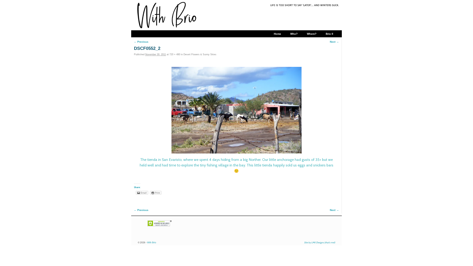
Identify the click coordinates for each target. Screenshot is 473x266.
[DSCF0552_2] (236, 110)
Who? (294, 33)
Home (277, 33)
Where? (312, 33)
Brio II (329, 33)
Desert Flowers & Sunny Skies (199, 54)
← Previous (141, 41)
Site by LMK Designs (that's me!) (319, 242)
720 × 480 (174, 54)
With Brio (151, 242)
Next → (334, 41)
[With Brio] (236, 15)
